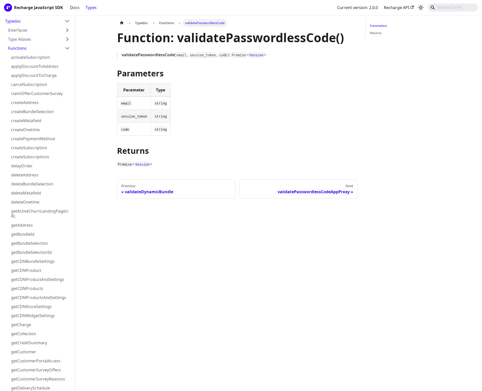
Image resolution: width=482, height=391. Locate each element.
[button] (39, 30)
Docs (75, 7)
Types (91, 7)
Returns (376, 33)
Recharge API (396, 7)
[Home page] (122, 23)
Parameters (378, 25)
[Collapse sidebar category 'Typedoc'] (67, 21)
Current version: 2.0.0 (357, 7)
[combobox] (453, 8)
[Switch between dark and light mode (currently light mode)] (421, 8)
